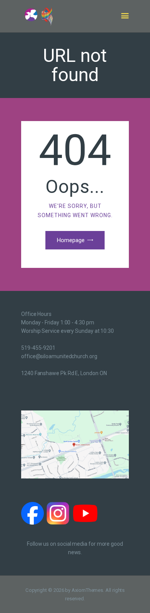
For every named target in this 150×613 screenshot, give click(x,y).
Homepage (71, 240)
